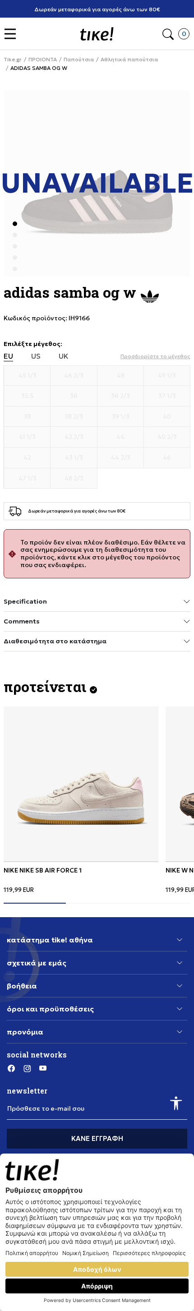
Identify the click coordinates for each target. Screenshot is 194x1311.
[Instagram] (27, 1068)
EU (8, 356)
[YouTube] (42, 1068)
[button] (12, 34)
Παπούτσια (79, 59)
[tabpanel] (81, 799)
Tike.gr (13, 59)
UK (64, 356)
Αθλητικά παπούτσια (129, 59)
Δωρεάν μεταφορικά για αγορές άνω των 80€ (97, 9)
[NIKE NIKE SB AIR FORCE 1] (81, 783)
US (36, 356)
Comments (22, 621)
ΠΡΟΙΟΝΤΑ (42, 59)
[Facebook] (11, 1068)
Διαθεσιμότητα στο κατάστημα (55, 641)
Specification (25, 601)
